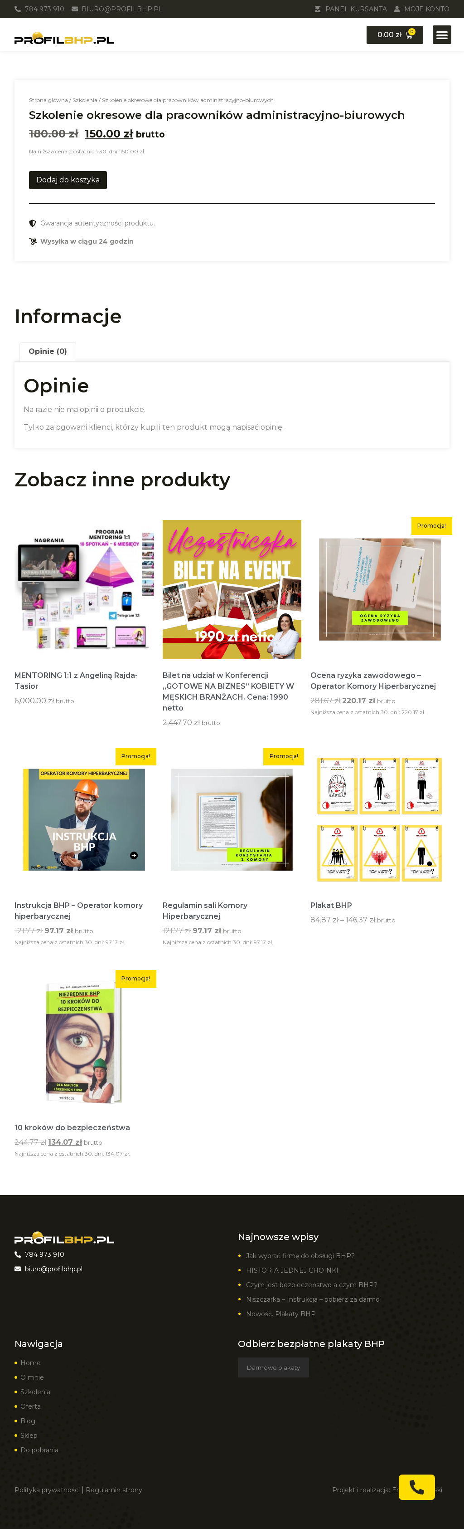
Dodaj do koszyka (68, 180)
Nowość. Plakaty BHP (281, 1314)
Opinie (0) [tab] (48, 351)
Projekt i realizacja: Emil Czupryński (387, 1490)
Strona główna (48, 100)
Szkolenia (84, 100)
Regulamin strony (114, 1490)
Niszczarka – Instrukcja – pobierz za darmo (313, 1299)
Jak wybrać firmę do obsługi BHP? (301, 1256)
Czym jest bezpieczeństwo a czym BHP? (311, 1285)
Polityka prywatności (47, 1490)
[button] (442, 34)
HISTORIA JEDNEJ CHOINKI (292, 1270)
